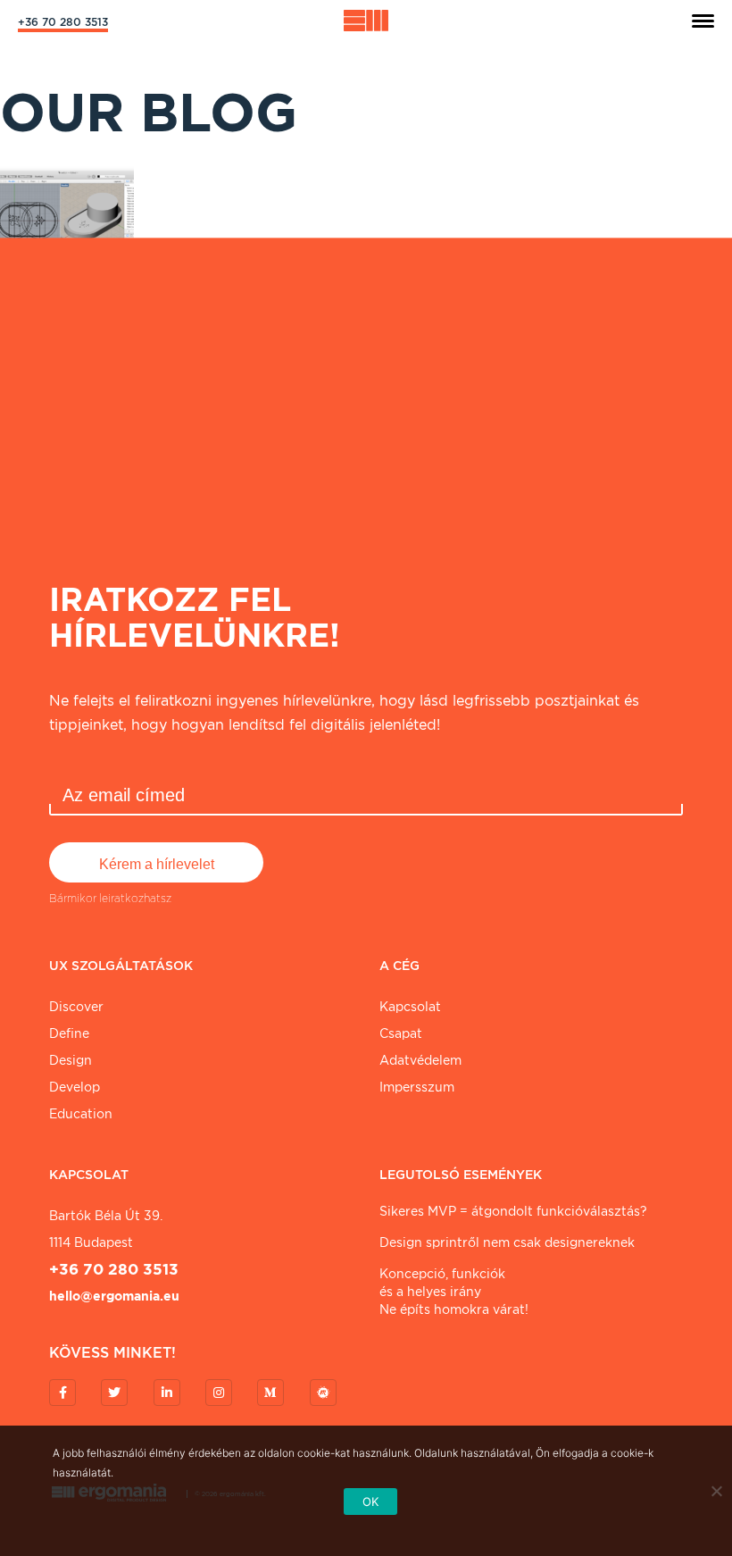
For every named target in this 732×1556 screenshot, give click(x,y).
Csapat (400, 1033)
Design (70, 1060)
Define (69, 1033)
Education (80, 1114)
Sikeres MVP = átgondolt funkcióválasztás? (513, 1211)
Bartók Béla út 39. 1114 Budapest (105, 1229)
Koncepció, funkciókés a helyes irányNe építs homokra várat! (453, 1292)
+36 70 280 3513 (63, 22)
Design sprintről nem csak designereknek (507, 1242)
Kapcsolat (410, 1007)
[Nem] (716, 1491)
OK (370, 1501)
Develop (74, 1087)
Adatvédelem (420, 1060)
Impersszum (416, 1087)
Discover (76, 1007)
